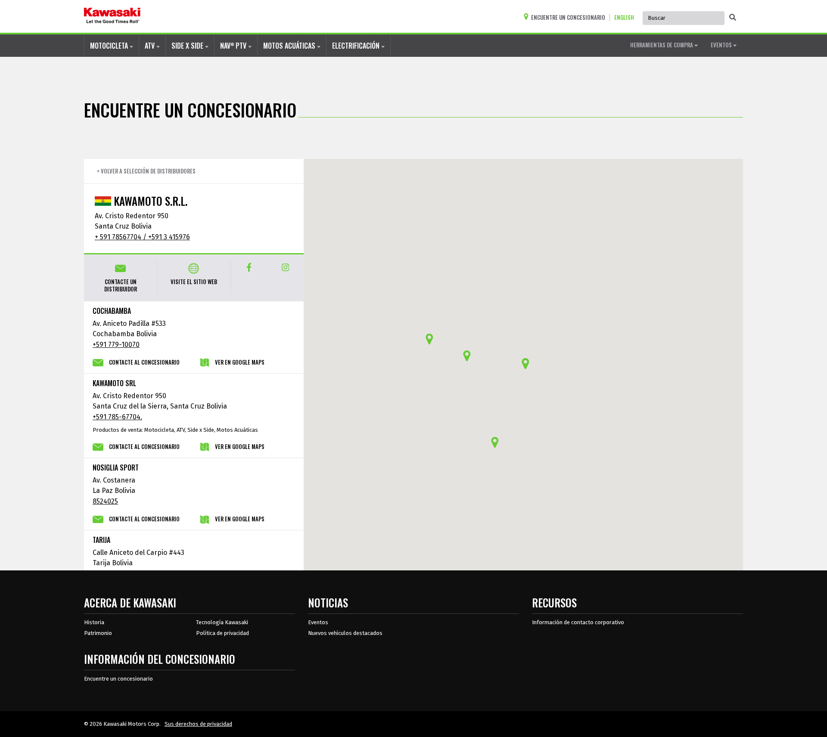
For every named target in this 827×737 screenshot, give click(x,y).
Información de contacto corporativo (578, 622)
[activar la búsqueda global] (733, 17)
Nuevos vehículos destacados (345, 633)
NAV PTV (234, 45)
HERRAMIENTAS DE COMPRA (662, 44)
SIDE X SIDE (188, 45)
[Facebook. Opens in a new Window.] (249, 267)
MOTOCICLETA (110, 45)
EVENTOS (722, 44)
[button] (467, 355)
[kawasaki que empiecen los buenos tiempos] (112, 16)
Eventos (318, 622)
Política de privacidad (222, 633)
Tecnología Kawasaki (222, 622)
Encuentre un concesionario (118, 678)
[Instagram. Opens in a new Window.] (285, 267)
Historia (94, 622)
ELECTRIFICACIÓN (356, 45)
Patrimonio (98, 633)
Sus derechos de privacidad (198, 724)
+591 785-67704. (117, 417)
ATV (150, 45)
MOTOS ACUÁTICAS (290, 45)
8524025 (105, 501)
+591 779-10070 (116, 345)
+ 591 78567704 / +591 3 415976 (142, 237)
